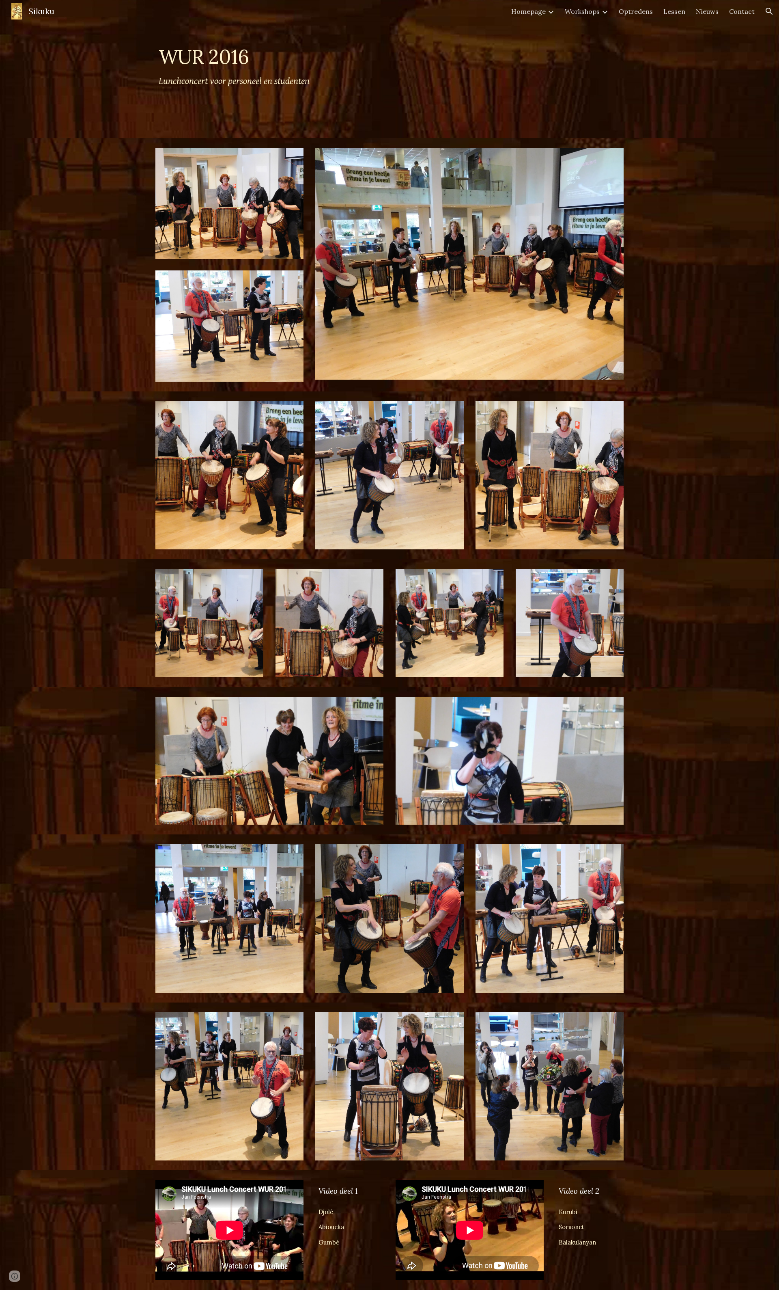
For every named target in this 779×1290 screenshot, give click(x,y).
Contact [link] (742, 11)
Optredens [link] (636, 11)
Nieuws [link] (707, 11)
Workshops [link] (582, 11)
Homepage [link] (528, 11)
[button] (769, 11)
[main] (349, 69)
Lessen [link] (674, 11)
